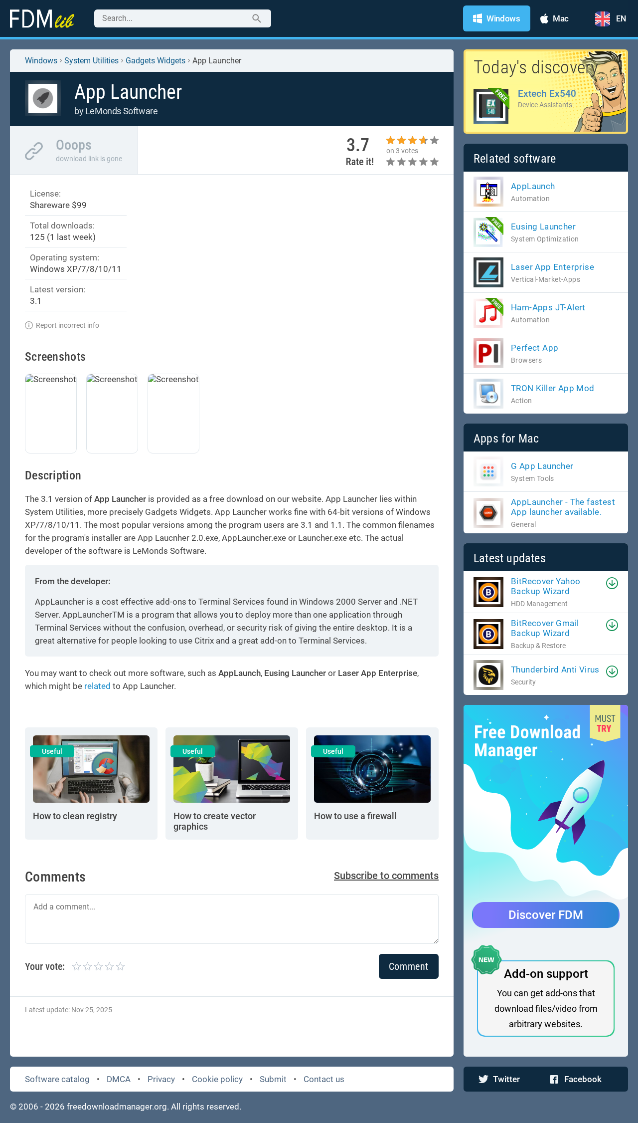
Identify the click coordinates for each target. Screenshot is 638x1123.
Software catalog (57, 1079)
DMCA (119, 1079)
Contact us (324, 1079)
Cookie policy (217, 1079)
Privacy (161, 1079)
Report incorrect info (67, 325)
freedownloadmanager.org (117, 1107)
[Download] (612, 583)
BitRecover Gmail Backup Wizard (545, 628)
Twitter (506, 1079)
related (97, 686)
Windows (41, 60)
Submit (273, 1079)
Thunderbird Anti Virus (555, 669)
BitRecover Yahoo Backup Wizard (545, 586)
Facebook (583, 1079)
